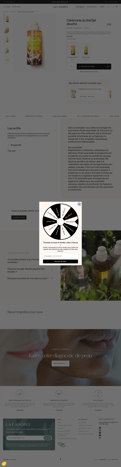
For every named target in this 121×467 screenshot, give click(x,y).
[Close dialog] (79, 204)
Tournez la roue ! (60, 261)
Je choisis (22, 457)
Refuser (8, 457)
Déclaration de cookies (27, 451)
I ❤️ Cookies (35, 457)
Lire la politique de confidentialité (12, 451)
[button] (4, 463)
